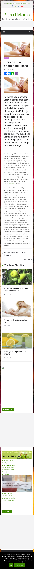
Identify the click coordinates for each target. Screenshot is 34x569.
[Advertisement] (17, 430)
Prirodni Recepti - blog (9, 467)
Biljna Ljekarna (17, 14)
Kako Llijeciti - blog (7, 463)
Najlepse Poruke (7, 496)
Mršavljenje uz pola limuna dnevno (15, 352)
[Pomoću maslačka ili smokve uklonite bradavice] (17, 271)
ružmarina (12, 184)
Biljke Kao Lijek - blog (8, 465)
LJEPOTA (6, 57)
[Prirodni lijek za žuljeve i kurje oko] (17, 302)
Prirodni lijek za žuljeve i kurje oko (16, 321)
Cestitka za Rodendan (8, 498)
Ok (11, 565)
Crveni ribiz (26, 259)
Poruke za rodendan (8, 500)
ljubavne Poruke (7, 493)
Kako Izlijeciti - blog (8, 469)
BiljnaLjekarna (16, 69)
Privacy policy (19, 565)
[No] (32, 561)
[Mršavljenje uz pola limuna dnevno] (17, 334)
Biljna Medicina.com (8, 460)
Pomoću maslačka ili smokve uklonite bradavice (16, 289)
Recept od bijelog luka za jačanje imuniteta (15, 253)
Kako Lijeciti (5, 474)
